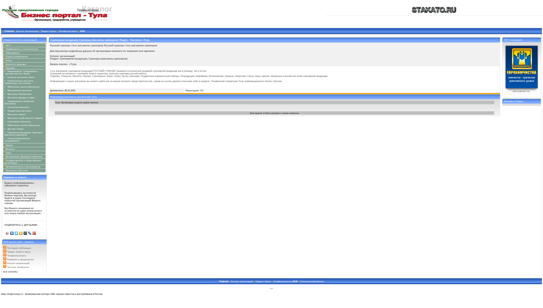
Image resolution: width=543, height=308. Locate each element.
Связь (8, 153)
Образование (13, 53)
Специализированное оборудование (17, 139)
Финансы (10, 149)
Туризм (9, 145)
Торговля (10, 68)
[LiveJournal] (30, 233)
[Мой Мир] (25, 233)
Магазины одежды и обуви (21, 97)
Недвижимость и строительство (22, 49)
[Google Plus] (34, 233)
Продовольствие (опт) (17, 170)
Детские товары (15, 129)
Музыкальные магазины (19, 90)
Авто (8, 45)
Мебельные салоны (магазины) (23, 87)
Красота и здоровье (16, 64)
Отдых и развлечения (17, 56)
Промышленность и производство (23, 166)
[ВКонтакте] (12, 233)
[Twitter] (16, 233)
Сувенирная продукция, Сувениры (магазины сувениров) (23, 133)
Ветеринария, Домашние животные (24, 156)
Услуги (9, 60)
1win (82, 31)
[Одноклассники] (21, 233)
